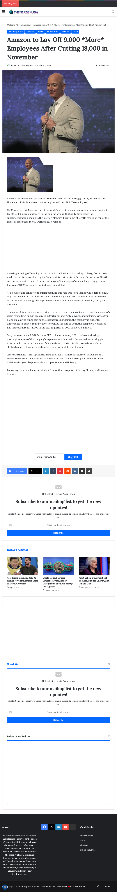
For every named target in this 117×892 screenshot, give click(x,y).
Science (65, 31)
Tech (75, 31)
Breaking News (24, 25)
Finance (30, 31)
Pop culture (52, 31)
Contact (84, 845)
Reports (29, 65)
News (40, 31)
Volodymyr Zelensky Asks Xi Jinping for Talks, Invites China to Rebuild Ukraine (22, 580)
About (83, 840)
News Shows (86, 835)
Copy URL (73, 457)
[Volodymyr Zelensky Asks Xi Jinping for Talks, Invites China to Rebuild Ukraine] (22, 566)
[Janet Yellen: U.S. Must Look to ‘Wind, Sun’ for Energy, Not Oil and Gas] (94, 566)
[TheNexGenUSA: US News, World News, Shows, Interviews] (23, 11)
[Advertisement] (58, 249)
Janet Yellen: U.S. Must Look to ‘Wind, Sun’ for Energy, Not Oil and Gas (94, 580)
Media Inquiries (88, 850)
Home (12, 25)
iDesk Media (79, 886)
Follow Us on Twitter (18, 736)
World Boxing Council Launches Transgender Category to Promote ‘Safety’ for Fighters (58, 582)
